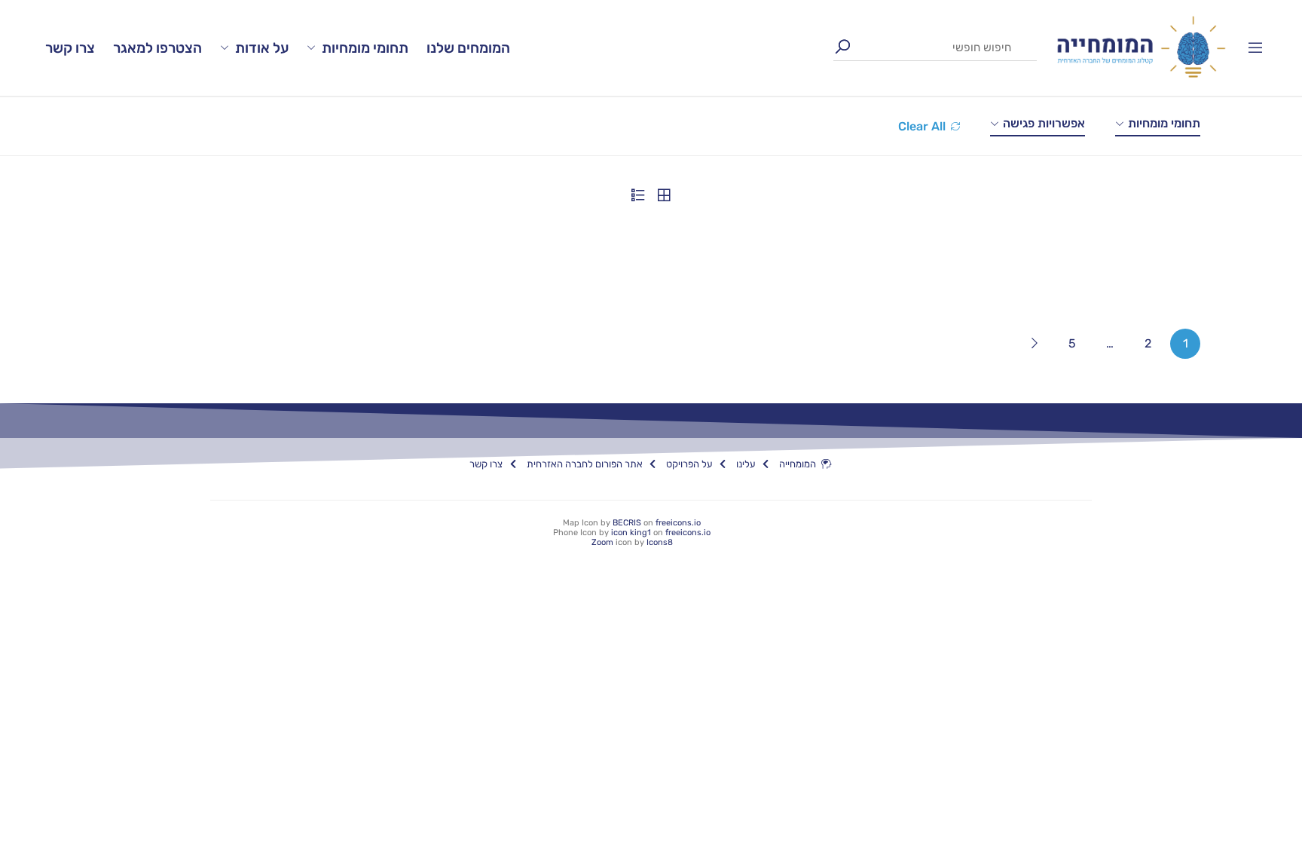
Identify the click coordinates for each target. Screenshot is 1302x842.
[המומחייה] (1141, 47)
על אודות (262, 48)
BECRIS (627, 523)
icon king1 (631, 532)
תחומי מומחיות (365, 48)
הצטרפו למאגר (157, 48)
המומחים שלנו (468, 48)
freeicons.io (678, 523)
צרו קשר (70, 48)
